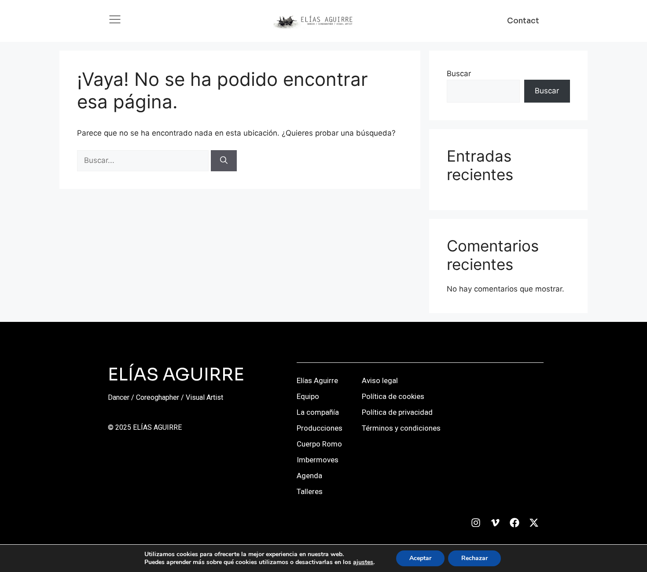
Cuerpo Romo (319, 443)
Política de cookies (393, 396)
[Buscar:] (144, 160)
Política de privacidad (397, 412)
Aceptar (420, 558)
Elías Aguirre (317, 380)
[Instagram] (475, 522)
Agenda (309, 475)
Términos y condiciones (401, 428)
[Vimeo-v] (495, 522)
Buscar (459, 73)
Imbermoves (317, 459)
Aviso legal (380, 380)
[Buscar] (224, 160)
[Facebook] (514, 522)
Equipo (308, 396)
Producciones (319, 428)
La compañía (318, 412)
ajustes (363, 562)
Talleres (310, 491)
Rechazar (474, 558)
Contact (523, 21)
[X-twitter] (534, 522)
